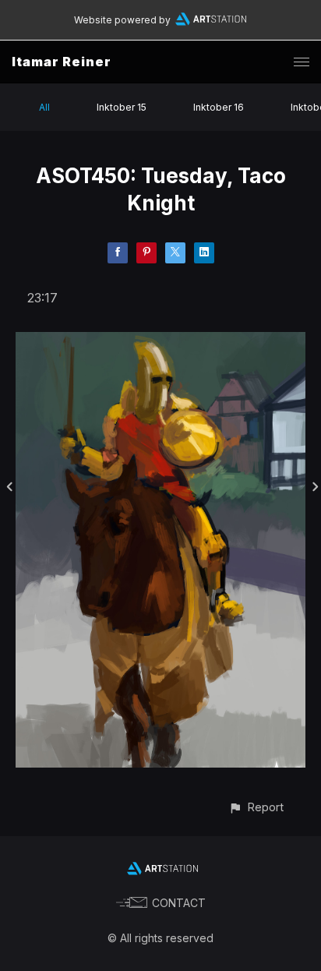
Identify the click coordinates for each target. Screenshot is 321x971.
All (44, 107)
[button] (256, 807)
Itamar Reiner (61, 61)
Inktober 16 (218, 107)
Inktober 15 (121, 107)
